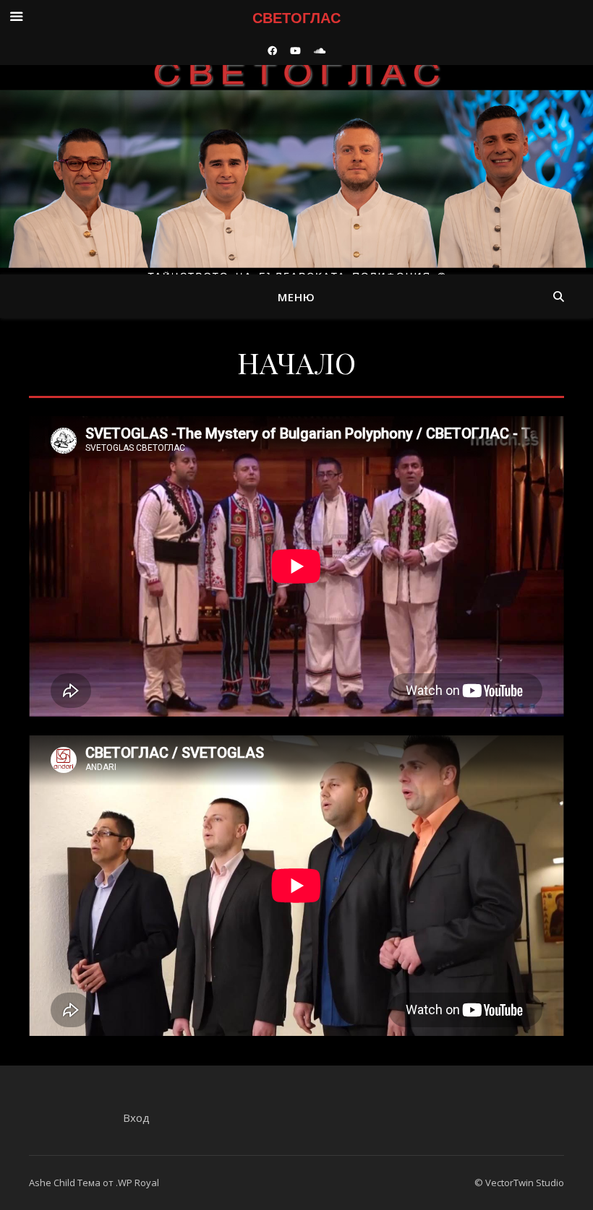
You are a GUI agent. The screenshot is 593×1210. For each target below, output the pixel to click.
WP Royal (138, 1182)
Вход (136, 1117)
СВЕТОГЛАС (296, 157)
